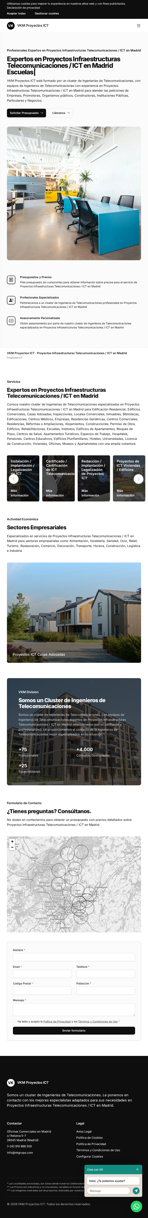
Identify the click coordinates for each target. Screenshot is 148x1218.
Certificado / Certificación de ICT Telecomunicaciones (63, 467)
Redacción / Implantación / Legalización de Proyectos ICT (93, 469)
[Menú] (138, 25)
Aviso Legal (84, 1131)
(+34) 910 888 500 (19, 1146)
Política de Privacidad (57, 1021)
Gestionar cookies (47, 13)
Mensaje (19, 1000)
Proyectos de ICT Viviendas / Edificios (128, 465)
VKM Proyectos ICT (32, 25)
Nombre (19, 950)
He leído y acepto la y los (69, 1021)
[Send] (136, 1190)
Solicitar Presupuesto (24, 112)
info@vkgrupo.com (20, 1152)
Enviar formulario (74, 1030)
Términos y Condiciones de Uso (98, 1021)
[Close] (137, 1169)
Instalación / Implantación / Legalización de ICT (22, 467)
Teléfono (82, 966)
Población (83, 983)
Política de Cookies (89, 1137)
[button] (138, 479)
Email (17, 966)
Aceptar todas (16, 13)
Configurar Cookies (89, 1156)
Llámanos (58, 112)
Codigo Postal (23, 983)
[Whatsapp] (136, 1206)
